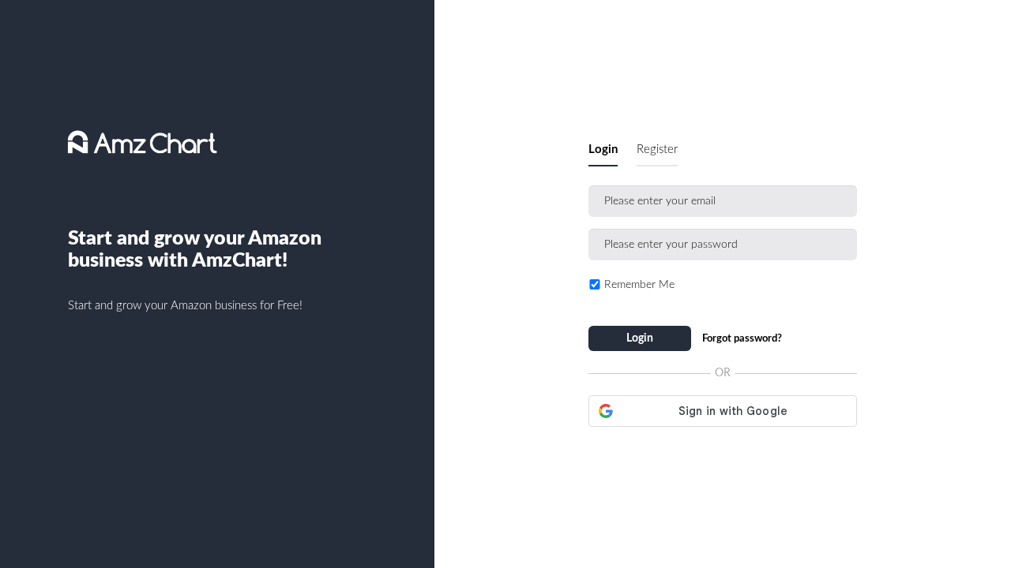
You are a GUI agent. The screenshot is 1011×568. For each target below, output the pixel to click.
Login (603, 149)
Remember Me (639, 284)
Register (657, 149)
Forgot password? (742, 339)
